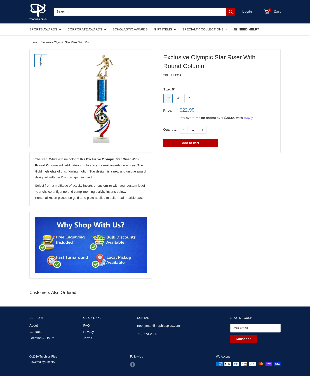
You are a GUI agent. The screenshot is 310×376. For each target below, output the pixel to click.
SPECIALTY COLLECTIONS (203, 29)
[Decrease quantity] (183, 129)
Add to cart (190, 143)
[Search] (230, 12)
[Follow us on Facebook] (132, 364)
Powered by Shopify (42, 361)
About (33, 325)
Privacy (88, 332)
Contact (35, 332)
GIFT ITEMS (163, 29)
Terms (87, 338)
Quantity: (170, 129)
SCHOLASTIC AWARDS (130, 29)
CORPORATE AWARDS (84, 29)
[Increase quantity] (202, 129)
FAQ (86, 325)
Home (33, 42)
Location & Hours (41, 338)
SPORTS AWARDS (43, 29)
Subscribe (243, 339)
